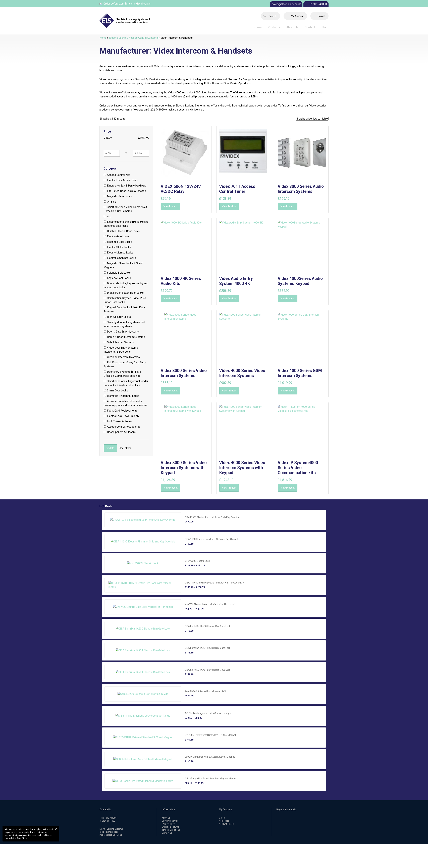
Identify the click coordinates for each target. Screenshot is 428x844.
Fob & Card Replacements (122, 410)
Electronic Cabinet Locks (121, 258)
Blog (324, 27)
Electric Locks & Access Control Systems (133, 37)
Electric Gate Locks (118, 236)
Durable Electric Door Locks (123, 231)
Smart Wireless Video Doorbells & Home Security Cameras (125, 209)
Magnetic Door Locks (119, 241)
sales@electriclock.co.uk (286, 4)
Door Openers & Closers (121, 432)
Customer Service (170, 821)
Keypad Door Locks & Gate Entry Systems (124, 309)
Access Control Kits (118, 174)
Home (257, 27)
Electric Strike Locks (119, 247)
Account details (226, 824)
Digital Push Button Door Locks (125, 292)
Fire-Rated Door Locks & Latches (126, 191)
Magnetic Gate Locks (119, 196)
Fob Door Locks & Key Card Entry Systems (125, 364)
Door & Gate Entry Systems (123, 331)
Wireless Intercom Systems (123, 357)
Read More (22, 838)
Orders (222, 818)
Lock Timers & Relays (120, 421)
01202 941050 (318, 4)
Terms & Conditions (171, 830)
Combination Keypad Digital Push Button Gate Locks (125, 300)
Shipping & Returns (170, 827)
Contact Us (167, 833)
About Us (292, 27)
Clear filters (125, 448)
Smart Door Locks (117, 390)
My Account (297, 16)
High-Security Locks (119, 316)
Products (274, 27)
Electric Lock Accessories (122, 180)
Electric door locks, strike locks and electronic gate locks (126, 223)
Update (110, 448)
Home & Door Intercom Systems (126, 337)
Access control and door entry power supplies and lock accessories (125, 403)
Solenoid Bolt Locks (119, 272)
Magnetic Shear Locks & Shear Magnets (123, 265)
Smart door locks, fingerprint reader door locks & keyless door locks (126, 383)
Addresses (224, 821)
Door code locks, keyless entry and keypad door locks (126, 285)
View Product (171, 206)
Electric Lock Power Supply (123, 416)
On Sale (111, 201)
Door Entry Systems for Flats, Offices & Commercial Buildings (123, 373)
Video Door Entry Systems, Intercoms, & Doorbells (121, 349)
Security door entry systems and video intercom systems (124, 324)
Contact (310, 27)
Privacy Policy (168, 824)
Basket (321, 16)
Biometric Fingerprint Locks (123, 395)
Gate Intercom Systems (121, 342)
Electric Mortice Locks (120, 252)
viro (109, 216)
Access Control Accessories (123, 426)
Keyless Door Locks (119, 278)
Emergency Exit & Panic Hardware (126, 185)
